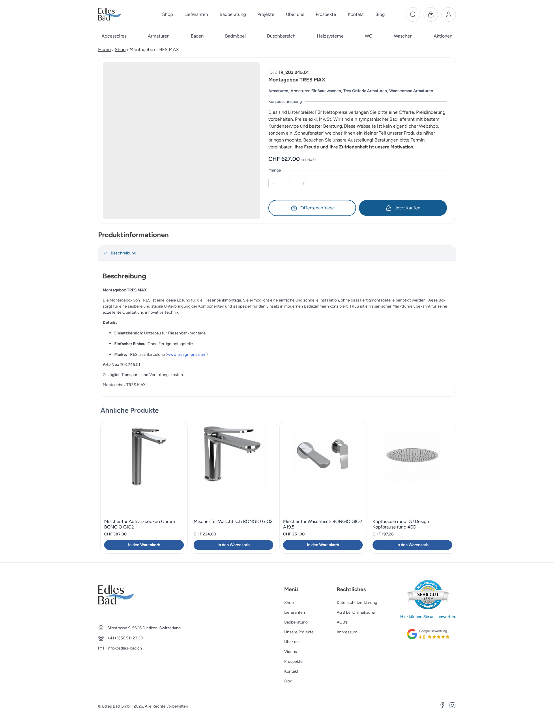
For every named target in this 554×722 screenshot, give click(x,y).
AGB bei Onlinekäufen (357, 612)
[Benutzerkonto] (448, 14)
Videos (290, 651)
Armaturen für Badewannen (316, 90)
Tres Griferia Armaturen (365, 90)
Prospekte (293, 661)
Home (104, 49)
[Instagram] (452, 706)
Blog (288, 681)
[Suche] (413, 14)
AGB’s (342, 622)
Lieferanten (294, 612)
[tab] (277, 253)
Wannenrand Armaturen (411, 90)
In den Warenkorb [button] (144, 544)
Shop (120, 49)
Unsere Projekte (299, 632)
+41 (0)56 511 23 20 (125, 638)
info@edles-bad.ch (124, 648)
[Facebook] (442, 706)
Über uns (292, 641)
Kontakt (291, 671)
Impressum (347, 632)
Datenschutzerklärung (357, 602)
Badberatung (296, 622)
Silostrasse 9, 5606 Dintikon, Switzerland (144, 628)
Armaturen (278, 90)
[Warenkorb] (431, 14)
